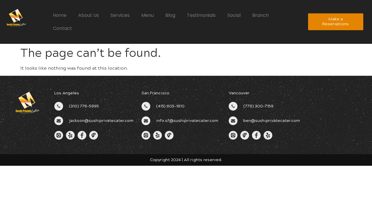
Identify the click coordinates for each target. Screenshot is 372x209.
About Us (88, 15)
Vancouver (239, 93)
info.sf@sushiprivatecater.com (187, 120)
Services (120, 15)
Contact (62, 28)
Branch (260, 15)
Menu (147, 15)
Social (234, 15)
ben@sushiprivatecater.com (271, 120)
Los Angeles (66, 93)
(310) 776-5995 (84, 106)
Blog (170, 15)
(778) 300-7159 (258, 106)
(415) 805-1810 (170, 106)
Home (60, 15)
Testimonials (201, 15)
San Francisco (155, 93)
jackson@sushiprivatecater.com (101, 120)
